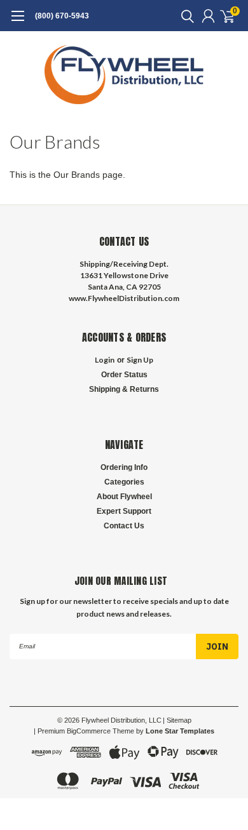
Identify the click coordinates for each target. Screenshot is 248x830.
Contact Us (124, 525)
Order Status (124, 374)
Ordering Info (124, 467)
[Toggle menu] (17, 22)
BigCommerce (89, 731)
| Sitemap (177, 720)
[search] (184, 16)
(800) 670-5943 (62, 15)
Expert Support (124, 511)
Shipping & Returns (124, 389)
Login (104, 360)
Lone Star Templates (180, 731)
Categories (124, 482)
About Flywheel (124, 496)
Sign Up (140, 360)
